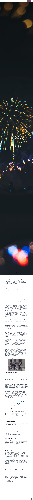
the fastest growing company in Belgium (16, 416)
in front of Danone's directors (14, 308)
